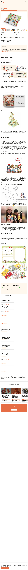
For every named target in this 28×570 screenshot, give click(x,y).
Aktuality (5, 37)
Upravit (22, 568)
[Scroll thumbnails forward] (26, 30)
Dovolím (5, 568)
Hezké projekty (21, 37)
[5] (23, 29)
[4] (18, 29)
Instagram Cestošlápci (4, 231)
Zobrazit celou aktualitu (5, 51)
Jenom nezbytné (14, 568)
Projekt (2, 37)
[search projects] (25, 1)
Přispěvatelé (11, 37)
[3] (13, 29)
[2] (8, 29)
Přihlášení (23, 1)
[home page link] (3, 2)
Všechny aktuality (3, 53)
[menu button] (26, 1)
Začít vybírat (14, 409)
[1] (3, 29)
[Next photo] (26, 20)
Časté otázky (16, 37)
